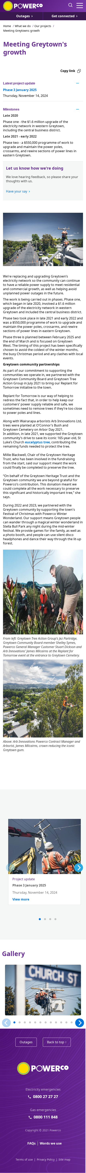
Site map (64, 1159)
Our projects (42, 26)
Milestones (11, 109)
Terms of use (24, 1159)
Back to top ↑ (57, 1042)
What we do (23, 26)
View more (20, 899)
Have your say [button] (16, 191)
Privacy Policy (46, 1159)
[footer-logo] (43, 1068)
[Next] (78, 867)
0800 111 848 (46, 1117)
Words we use (51, 1143)
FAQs (31, 1143)
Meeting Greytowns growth (21, 30)
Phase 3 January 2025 (20, 90)
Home (7, 26)
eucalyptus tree (37, 442)
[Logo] (23, 6)
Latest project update (19, 83)
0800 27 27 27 (45, 1096)
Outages (26, 1042)
